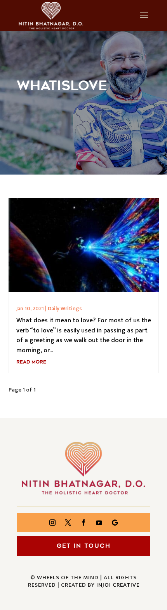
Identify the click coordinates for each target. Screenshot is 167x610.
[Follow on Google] (114, 522)
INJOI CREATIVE (117, 585)
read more (31, 362)
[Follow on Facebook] (83, 522)
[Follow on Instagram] (52, 522)
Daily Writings (65, 308)
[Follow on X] (68, 522)
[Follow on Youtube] (99, 522)
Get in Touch (84, 546)
